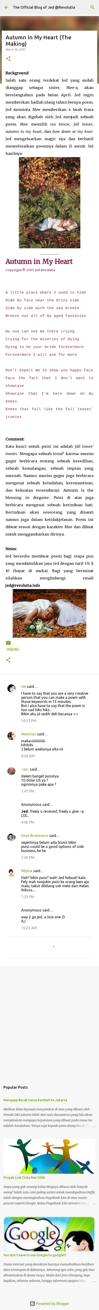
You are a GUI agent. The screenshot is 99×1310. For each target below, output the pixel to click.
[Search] (92, 7)
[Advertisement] (49, 1022)
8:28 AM (28, 756)
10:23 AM (29, 928)
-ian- (25, 769)
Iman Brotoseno (34, 835)
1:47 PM (27, 791)
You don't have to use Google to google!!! (34, 1255)
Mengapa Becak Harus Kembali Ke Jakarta (35, 1100)
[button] (8, 59)
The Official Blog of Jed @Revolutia (44, 7)
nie (23, 686)
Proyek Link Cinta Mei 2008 (24, 1177)
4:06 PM (27, 822)
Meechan (28, 734)
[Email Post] (8, 644)
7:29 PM (27, 897)
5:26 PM (27, 857)
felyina (26, 871)
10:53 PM (28, 721)
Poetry (12, 649)
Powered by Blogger (52, 1304)
